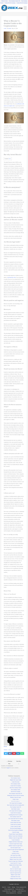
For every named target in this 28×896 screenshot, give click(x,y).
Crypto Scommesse (16, 839)
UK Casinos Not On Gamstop (15, 810)
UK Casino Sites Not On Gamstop (15, 818)
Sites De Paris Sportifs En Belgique (15, 830)
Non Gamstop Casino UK (15, 807)
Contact (8, 887)
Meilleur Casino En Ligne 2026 (15, 838)
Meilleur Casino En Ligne (15, 797)
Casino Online (16, 851)
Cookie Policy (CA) (21, 891)
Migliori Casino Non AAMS (15, 859)
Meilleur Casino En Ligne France (15, 845)
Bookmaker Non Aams (15, 876)
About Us (4, 887)
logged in (9, 767)
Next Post (18, 762)
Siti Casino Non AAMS (16, 855)
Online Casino (16, 799)
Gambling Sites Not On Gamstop (15, 814)
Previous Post (9, 762)
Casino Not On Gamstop (15, 785)
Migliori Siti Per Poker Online (15, 865)
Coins (5, 28)
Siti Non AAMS (15, 867)
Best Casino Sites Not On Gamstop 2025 (15, 805)
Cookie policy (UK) (19, 889)
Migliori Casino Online (15, 874)
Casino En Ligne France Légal (15, 843)
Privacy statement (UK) (21, 887)
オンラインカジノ (15, 801)
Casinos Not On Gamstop (10, 2)
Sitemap (13, 887)
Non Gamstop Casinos (15, 778)
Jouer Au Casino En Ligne (15, 868)
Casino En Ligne (15, 832)
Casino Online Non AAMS (15, 857)
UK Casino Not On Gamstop (16, 803)
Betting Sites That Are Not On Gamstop (15, 795)
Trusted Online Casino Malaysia (15, 834)
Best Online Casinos (15, 809)
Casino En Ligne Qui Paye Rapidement (15, 849)
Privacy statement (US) (9, 889)
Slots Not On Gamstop (15, 791)
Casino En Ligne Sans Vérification (15, 861)
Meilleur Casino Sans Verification (15, 836)
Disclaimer (14, 891)
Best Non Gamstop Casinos (15, 787)
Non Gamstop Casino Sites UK (15, 793)
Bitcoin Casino (4, 0)
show (10, 158)
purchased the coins (12, 277)
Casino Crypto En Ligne (16, 826)
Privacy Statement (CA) (11, 892)
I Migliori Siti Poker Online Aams (16, 841)
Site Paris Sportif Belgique (15, 828)
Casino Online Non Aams (15, 822)
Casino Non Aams (15, 781)
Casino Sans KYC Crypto (15, 863)
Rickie (5, 746)
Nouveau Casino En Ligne (15, 870)
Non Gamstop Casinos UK (14, 0)
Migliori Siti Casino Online (15, 779)
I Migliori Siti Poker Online (15, 878)
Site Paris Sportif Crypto (16, 847)
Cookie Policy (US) (6, 891)
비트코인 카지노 (15, 853)
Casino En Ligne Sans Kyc (15, 872)
